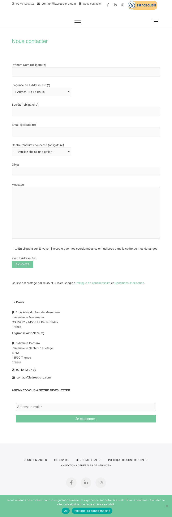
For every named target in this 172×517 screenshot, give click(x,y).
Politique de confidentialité (93, 283)
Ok (66, 510)
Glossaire (61, 460)
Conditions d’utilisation (129, 283)
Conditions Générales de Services (86, 465)
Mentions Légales (88, 460)
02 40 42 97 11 (24, 3)
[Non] (167, 506)
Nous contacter (35, 460)
